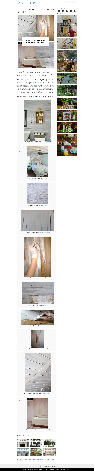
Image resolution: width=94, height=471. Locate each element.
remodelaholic (47, 393)
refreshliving (47, 141)
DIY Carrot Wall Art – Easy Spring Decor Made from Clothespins (66, 119)
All (17, 6)
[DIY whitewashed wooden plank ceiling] (38, 391)
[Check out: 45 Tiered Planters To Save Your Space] (36, 452)
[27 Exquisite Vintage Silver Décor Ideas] (67, 20)
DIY (30, 6)
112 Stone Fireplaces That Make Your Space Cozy (49, 450)
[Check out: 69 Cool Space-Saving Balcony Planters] (49, 443)
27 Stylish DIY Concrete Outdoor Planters (23, 450)
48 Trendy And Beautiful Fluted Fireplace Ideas (23, 441)
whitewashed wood (50, 459)
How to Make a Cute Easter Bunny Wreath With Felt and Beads (65, 131)
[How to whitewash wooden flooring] (37, 324)
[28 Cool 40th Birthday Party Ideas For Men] (67, 66)
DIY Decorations (21, 459)
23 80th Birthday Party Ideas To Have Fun (66, 35)
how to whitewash (28, 459)
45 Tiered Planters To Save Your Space (36, 449)
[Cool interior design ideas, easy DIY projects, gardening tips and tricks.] (28, 4)
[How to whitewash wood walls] (37, 203)
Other (39, 6)
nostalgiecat (46, 325)
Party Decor (44, 6)
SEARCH (76, 6)
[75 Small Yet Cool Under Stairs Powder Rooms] (67, 43)
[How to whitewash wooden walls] (37, 276)
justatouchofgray (46, 348)
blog (46, 277)
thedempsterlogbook (46, 232)
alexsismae (45, 178)
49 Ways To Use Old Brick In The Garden (67, 59)
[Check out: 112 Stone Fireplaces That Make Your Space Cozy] (49, 452)
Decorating (27, 6)
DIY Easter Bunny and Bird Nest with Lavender (66, 143)
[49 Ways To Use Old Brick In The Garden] (67, 55)
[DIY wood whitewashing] (38, 303)
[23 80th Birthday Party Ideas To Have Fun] (67, 31)
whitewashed (36, 85)
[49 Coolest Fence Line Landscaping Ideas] (67, 90)
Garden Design (34, 6)
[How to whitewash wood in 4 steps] (37, 230)
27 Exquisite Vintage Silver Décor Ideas (67, 24)
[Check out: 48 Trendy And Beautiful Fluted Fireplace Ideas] (23, 443)
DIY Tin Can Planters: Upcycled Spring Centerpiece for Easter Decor (66, 108)
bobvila (43, 305)
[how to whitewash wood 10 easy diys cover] (36, 67)
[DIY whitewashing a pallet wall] (37, 176)
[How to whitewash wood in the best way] (37, 140)
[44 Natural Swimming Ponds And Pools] (67, 78)
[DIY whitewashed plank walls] (37, 428)
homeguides (45, 205)
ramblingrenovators (44, 429)
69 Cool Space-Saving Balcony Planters (49, 440)
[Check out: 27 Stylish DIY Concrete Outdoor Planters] (23, 452)
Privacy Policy (49, 468)
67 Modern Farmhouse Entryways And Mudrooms (36, 441)
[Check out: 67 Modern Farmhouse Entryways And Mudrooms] (36, 443)
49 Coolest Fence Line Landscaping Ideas (66, 94)
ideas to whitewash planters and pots (25, 74)
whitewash (44, 459)
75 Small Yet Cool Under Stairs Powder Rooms (67, 47)
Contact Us (43, 468)
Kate (29, 435)
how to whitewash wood (37, 459)
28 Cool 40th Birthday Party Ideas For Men (66, 71)
